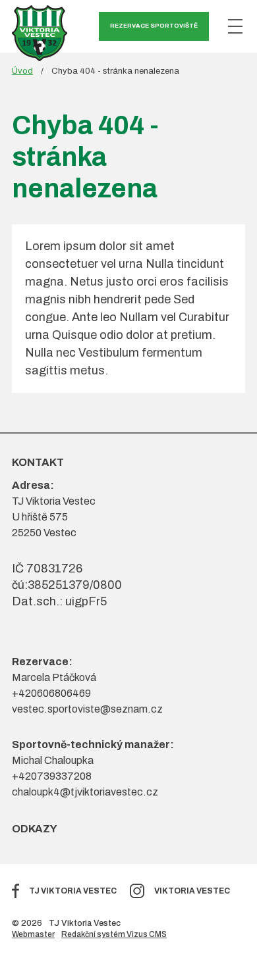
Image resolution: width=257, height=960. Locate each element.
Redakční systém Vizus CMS (114, 934)
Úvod (22, 71)
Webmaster (33, 934)
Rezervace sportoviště (154, 25)
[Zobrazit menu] (235, 26)
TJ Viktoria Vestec (73, 891)
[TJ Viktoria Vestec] (39, 33)
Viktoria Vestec (192, 891)
